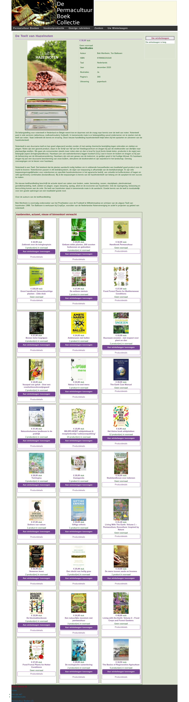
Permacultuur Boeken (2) (22, 701)
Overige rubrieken (79, 28)
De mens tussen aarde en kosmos (121, 571)
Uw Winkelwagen (118, 28)
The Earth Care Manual (121, 384)
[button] (179, 692)
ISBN (82, 58)
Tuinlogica (37, 478)
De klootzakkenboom (36, 618)
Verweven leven (36, 571)
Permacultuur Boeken (26, 28)
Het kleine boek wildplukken (121, 431)
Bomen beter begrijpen (36, 338)
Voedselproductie (53, 28)
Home (14, 690)
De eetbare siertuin (79, 291)
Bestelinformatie (18, 697)
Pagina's (84, 77)
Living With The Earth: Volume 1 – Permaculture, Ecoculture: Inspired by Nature (121, 527)
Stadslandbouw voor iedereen (121, 478)
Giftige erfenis (79, 524)
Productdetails (36, 257)
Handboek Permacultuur (121, 244)
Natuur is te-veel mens (78, 384)
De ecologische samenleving (78, 664)
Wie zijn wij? (16, 694)
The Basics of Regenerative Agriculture (121, 664)
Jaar (82, 67)
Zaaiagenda (78, 478)
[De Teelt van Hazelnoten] (47, 68)
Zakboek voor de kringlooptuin (36, 244)
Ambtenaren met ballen (79, 338)
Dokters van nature (37, 524)
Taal (82, 63)
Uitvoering (84, 81)
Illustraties (84, 72)
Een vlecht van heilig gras (79, 571)
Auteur (83, 53)
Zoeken (98, 28)
